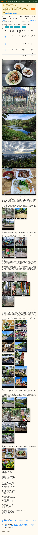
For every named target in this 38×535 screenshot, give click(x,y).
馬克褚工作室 (4, 1)
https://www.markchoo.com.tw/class (10, 13)
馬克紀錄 (9, 1)
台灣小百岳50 (5, 36)
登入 (36, 1)
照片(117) (7, 26)
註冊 (33, 1)
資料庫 (23, 1)
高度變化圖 (17, 26)
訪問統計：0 (4, 20)
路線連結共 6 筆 (33, 20)
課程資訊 (19, 1)
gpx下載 (23, 26)
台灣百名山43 (5, 40)
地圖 (16, 1)
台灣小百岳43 (5, 51)
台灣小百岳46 (5, 45)
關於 (29, 1)
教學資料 (13, 1)
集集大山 (13, 527)
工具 (27, 1)
